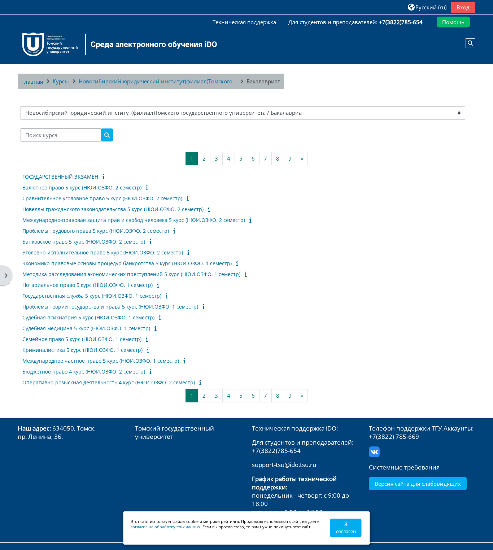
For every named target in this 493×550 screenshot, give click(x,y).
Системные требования (404, 467)
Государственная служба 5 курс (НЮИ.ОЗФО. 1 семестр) (91, 295)
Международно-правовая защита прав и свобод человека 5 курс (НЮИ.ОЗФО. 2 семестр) (133, 220)
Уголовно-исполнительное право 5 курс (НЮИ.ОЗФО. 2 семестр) (102, 252)
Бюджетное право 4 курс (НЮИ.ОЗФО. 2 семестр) (83, 371)
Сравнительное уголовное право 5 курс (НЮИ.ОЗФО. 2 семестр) (102, 198)
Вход (463, 7)
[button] (426, 7)
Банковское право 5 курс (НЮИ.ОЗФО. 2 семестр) (83, 241)
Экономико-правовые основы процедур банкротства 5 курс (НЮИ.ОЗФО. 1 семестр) (127, 263)
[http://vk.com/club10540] (374, 451)
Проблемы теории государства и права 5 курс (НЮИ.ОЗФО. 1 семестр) (110, 306)
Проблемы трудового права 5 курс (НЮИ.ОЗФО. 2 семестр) (95, 230)
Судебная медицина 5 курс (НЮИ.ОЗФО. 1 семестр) (86, 328)
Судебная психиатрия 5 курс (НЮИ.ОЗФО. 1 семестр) (88, 317)
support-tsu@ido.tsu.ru (284, 464)
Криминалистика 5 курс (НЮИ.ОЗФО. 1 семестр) (82, 349)
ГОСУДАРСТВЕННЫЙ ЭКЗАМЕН (60, 176)
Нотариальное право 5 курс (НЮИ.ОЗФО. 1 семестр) (87, 284)
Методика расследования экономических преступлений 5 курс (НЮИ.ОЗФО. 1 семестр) (131, 274)
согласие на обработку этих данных (165, 526)
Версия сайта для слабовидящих (418, 483)
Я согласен (346, 527)
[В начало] (115, 44)
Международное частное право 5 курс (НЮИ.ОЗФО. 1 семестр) (100, 360)
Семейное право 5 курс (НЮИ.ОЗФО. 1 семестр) (81, 339)
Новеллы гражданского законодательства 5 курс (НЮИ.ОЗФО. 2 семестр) (113, 209)
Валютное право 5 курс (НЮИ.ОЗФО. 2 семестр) (81, 187)
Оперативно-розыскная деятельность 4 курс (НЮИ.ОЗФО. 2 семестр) (108, 382)
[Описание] (105, 176)
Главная (32, 81)
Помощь (453, 22)
